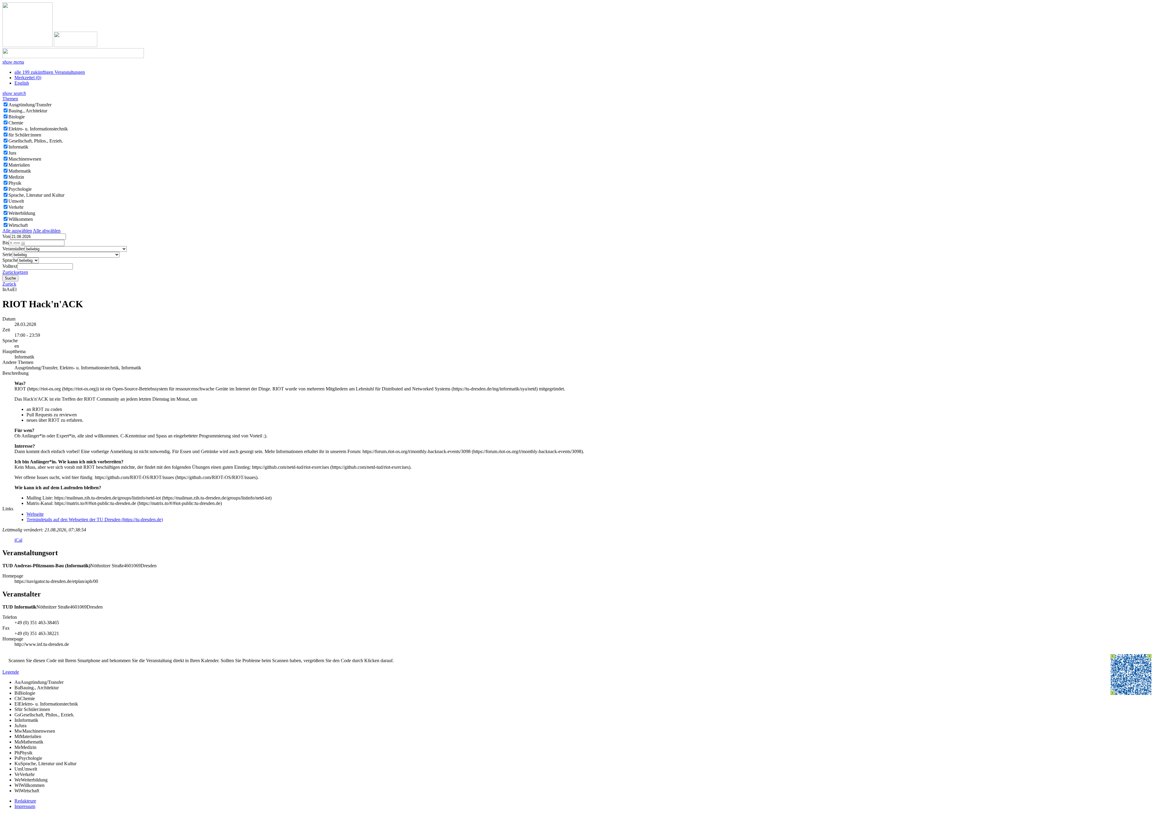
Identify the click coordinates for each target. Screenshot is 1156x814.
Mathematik (19, 171)
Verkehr (15, 207)
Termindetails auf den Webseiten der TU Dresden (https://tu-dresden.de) (94, 519)
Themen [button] (10, 98)
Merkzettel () (27, 77)
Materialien (19, 164)
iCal (18, 540)
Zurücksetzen (15, 272)
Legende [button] (10, 672)
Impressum (24, 806)
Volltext (9, 266)
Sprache (10, 260)
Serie (7, 254)
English (21, 83)
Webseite (35, 514)
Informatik (18, 146)
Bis (5, 242)
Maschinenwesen (24, 158)
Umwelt (16, 201)
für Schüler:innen (24, 134)
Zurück (9, 283)
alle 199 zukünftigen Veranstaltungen (49, 72)
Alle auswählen (17, 230)
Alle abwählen (47, 230)
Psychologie (20, 189)
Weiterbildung (21, 213)
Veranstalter (13, 248)
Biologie (16, 116)
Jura (12, 152)
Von (6, 236)
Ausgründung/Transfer (29, 104)
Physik (14, 183)
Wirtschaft (18, 225)
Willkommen (20, 219)
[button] (13, 61)
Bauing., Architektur (27, 110)
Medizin (16, 177)
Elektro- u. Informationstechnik (38, 128)
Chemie (15, 122)
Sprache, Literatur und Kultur (36, 195)
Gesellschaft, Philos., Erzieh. (35, 140)
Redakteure (25, 800)
